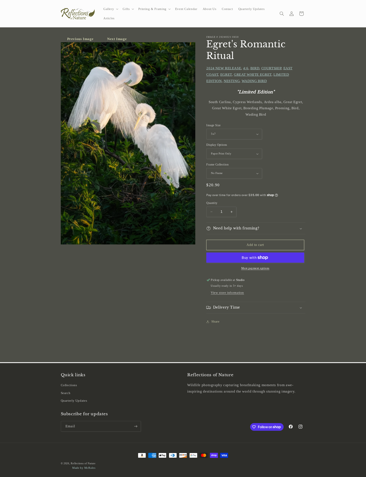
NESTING (232, 81)
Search (66, 393)
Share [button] (215, 321)
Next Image (117, 39)
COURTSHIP (271, 68)
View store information (227, 292)
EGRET (226, 75)
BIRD (254, 68)
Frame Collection (217, 164)
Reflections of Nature (83, 463)
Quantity (211, 203)
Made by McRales (84, 467)
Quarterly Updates (74, 400)
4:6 (245, 68)
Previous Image (80, 39)
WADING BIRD (254, 81)
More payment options (255, 268)
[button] (110, 9)
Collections (69, 385)
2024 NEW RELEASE (223, 68)
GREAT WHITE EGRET (253, 75)
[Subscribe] (135, 426)
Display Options (216, 145)
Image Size (213, 125)
